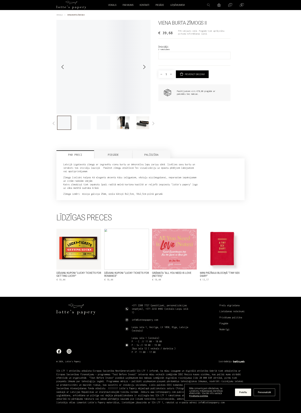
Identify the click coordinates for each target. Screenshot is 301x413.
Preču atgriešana (229, 305)
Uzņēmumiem (177, 5)
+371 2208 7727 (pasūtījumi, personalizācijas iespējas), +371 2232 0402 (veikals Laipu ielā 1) (160, 309)
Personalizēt (264, 392)
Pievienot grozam (195, 74)
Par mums (128, 5)
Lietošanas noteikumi (232, 311)
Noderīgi (224, 329)
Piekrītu (243, 392)
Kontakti (144, 5)
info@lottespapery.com (145, 319)
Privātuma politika (198, 396)
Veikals (59, 15)
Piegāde (160, 5)
